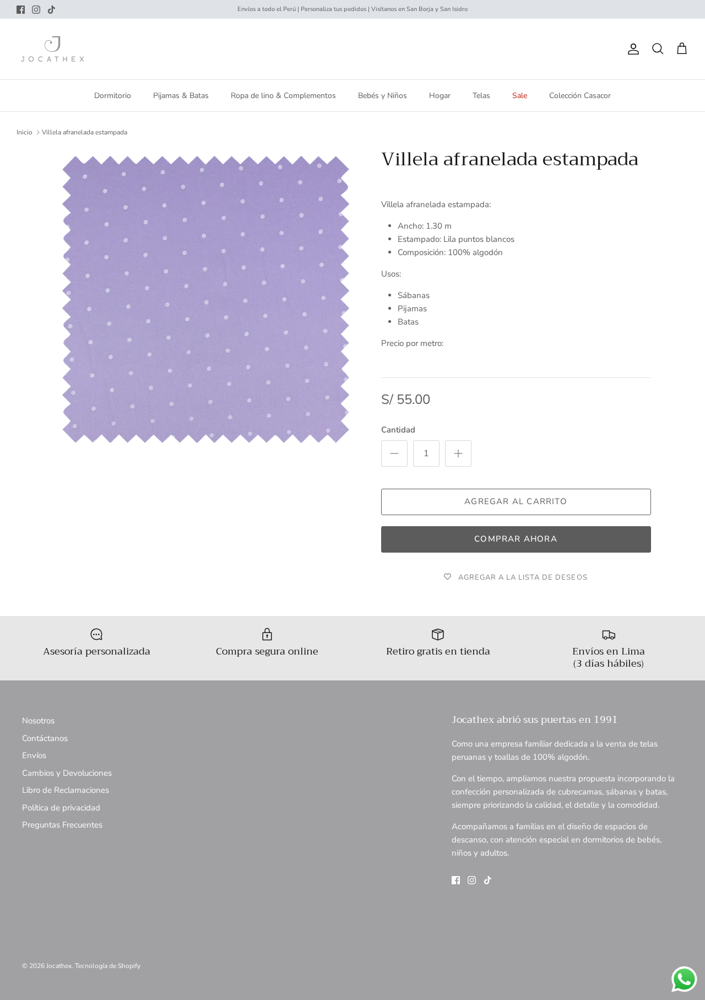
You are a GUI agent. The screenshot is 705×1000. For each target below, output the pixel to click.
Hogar (440, 95)
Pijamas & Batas (181, 95)
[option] (206, 299)
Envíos (34, 755)
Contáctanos (45, 738)
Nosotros (38, 720)
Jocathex (59, 965)
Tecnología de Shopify (107, 965)
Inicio (24, 132)
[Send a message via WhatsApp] (684, 979)
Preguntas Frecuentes (62, 824)
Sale (519, 95)
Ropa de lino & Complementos (283, 95)
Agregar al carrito (515, 501)
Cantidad (398, 429)
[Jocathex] (52, 49)
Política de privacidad (61, 807)
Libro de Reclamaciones (65, 790)
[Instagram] (36, 10)
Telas (481, 95)
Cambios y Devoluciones (67, 773)
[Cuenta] (631, 49)
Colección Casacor (580, 95)
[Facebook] (21, 10)
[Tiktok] (51, 10)
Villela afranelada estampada (84, 132)
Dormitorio (112, 95)
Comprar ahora (515, 538)
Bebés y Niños (382, 95)
